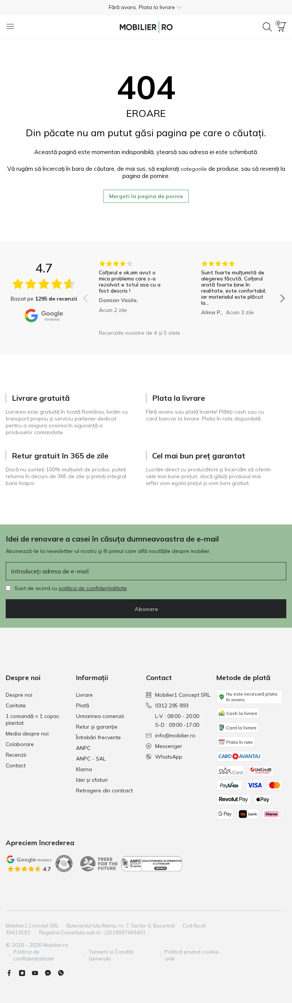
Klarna (84, 769)
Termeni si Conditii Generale (111, 955)
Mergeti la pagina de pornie (146, 196)
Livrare (84, 694)
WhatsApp (168, 756)
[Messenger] (50, 973)
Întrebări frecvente (98, 737)
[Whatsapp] (63, 973)
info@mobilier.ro (175, 735)
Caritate (16, 705)
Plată (82, 705)
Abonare (146, 609)
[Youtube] (38, 973)
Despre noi (19, 694)
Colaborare (20, 744)
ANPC (83, 748)
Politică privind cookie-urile (193, 955)
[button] (146, 7)
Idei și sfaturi (92, 779)
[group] (133, 293)
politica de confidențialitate (93, 588)
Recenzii (16, 754)
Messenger (168, 746)
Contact (15, 765)
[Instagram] (25, 973)
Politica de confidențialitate (33, 955)
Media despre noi (27, 733)
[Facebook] (12, 973)
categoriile (194, 168)
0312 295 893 (172, 705)
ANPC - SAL (91, 758)
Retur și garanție (96, 726)
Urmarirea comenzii (100, 716)
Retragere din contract (104, 790)
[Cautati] (267, 27)
